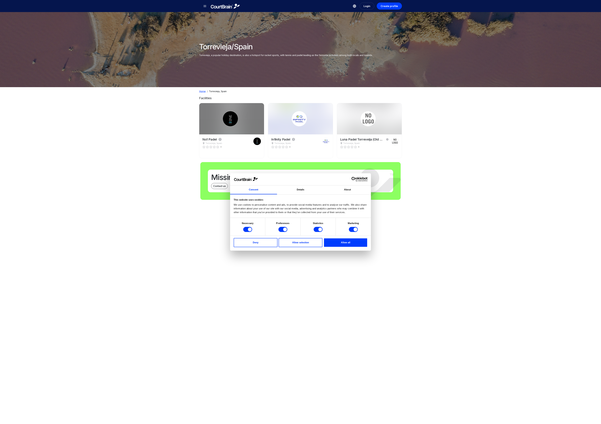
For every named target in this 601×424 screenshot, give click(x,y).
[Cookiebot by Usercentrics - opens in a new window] (353, 179)
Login (367, 6)
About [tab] (347, 189)
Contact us (219, 186)
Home (202, 91)
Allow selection (300, 242)
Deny (255, 242)
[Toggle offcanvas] (205, 6)
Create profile (389, 6)
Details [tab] (300, 189)
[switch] (282, 229)
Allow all (345, 242)
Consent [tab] (253, 189)
